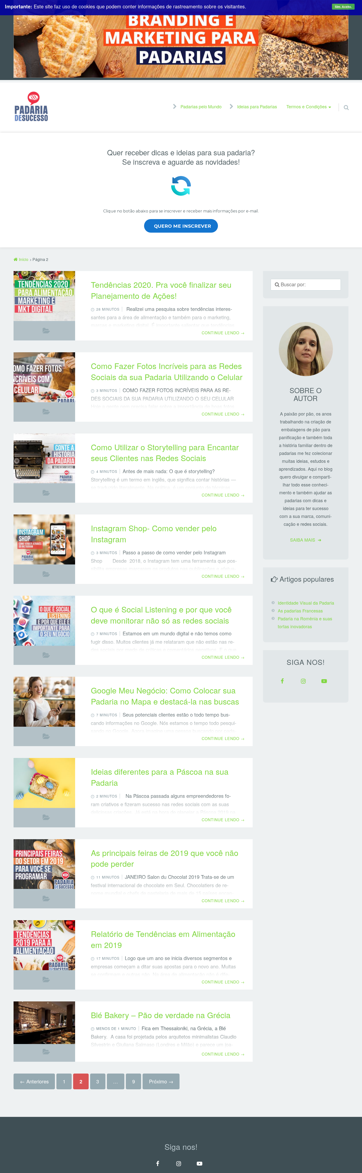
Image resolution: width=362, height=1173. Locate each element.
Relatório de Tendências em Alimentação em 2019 (163, 939)
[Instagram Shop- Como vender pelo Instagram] (44, 539)
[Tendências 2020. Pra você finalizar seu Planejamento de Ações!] (44, 296)
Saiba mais (302, 540)
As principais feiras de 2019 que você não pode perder (164, 858)
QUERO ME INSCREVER (182, 226)
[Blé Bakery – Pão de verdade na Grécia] (44, 1023)
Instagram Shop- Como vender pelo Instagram (154, 533)
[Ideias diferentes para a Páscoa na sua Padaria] (44, 783)
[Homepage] (31, 106)
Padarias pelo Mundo (201, 107)
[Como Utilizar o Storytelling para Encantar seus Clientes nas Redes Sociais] (44, 458)
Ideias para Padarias (257, 107)
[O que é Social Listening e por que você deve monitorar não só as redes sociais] (44, 621)
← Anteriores (34, 1081)
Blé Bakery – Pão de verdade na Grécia (160, 1014)
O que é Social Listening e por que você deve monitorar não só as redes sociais (161, 614)
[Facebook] (282, 681)
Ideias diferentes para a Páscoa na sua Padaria (160, 777)
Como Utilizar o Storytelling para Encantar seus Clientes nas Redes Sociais (165, 452)
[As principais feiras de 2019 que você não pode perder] (44, 864)
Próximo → (161, 1081)
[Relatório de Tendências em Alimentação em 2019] (44, 945)
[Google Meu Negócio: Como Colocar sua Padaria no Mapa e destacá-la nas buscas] (44, 702)
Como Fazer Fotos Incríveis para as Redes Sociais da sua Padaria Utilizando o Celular (167, 371)
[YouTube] (324, 681)
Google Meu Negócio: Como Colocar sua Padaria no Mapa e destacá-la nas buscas (165, 695)
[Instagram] (303, 681)
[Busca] (342, 101)
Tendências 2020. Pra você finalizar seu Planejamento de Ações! (161, 290)
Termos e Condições (306, 106)
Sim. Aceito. (343, 6)
